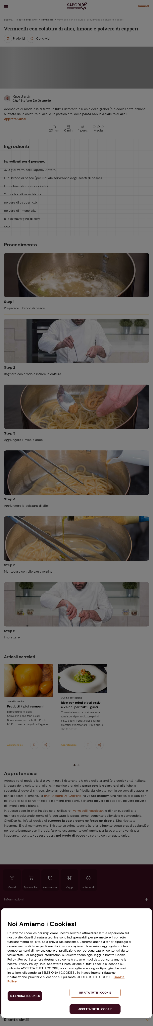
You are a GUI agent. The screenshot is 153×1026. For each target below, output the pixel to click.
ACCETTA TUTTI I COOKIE (95, 1009)
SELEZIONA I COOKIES (25, 996)
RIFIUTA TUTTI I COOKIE (95, 992)
